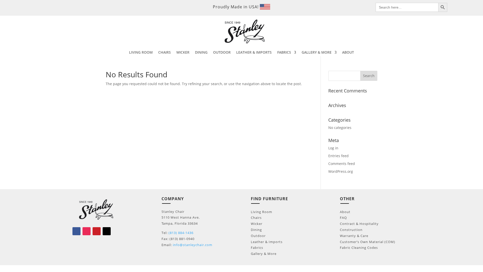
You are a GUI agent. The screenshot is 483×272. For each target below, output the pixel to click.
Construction (351, 229)
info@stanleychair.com (192, 245)
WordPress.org (340, 171)
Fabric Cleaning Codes (359, 247)
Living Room (261, 212)
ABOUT (348, 53)
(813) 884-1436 (181, 232)
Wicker (256, 223)
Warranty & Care (354, 235)
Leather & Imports (267, 242)
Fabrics (257, 247)
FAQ (343, 217)
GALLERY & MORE (317, 53)
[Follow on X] (107, 231)
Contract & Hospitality (359, 223)
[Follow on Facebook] (76, 231)
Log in (333, 148)
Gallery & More (263, 253)
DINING (201, 53)
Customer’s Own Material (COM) (367, 242)
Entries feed (338, 155)
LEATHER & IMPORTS (254, 53)
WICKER (182, 53)
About (345, 212)
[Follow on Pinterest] (97, 231)
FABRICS (284, 53)
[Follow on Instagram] (87, 231)
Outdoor (258, 235)
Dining (256, 229)
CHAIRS (164, 53)
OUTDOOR (222, 53)
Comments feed (341, 163)
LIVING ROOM (141, 53)
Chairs (256, 217)
